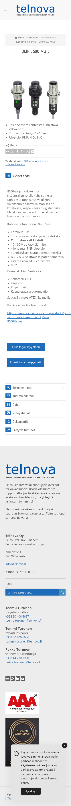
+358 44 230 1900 (17, 658)
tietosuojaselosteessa (34, 778)
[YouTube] (23, 678)
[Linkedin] (27, 151)
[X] (12, 151)
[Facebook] (17, 151)
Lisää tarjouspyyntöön (26, 347)
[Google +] (13, 678)
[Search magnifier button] (62, 592)
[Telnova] (35, 10)
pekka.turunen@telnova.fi (23, 662)
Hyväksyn (31, 791)
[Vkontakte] (32, 151)
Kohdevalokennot (15, 164)
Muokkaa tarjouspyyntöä (25, 362)
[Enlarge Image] (35, 97)
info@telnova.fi (15, 564)
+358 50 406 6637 (17, 616)
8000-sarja (28, 161)
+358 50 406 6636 (17, 637)
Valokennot (41, 161)
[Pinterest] (22, 151)
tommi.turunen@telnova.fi (23, 641)
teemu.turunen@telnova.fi (23, 620)
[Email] (7, 151)
